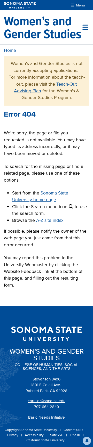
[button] (87, 441)
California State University (45, 440)
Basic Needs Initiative (46, 417)
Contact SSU (73, 429)
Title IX (75, 435)
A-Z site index (50, 220)
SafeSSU (57, 435)
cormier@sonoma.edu (46, 401)
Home (10, 50)
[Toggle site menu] (85, 27)
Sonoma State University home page (40, 196)
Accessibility (34, 435)
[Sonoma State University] (20, 5)
